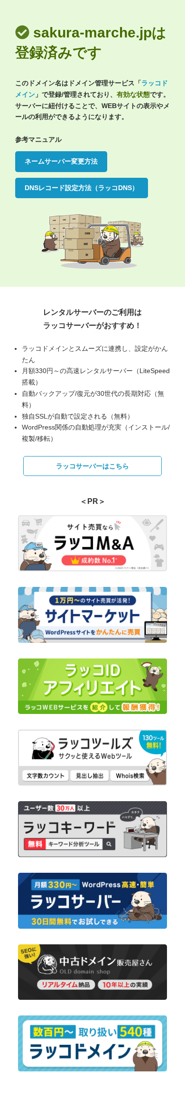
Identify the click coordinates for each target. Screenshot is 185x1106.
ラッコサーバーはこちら (92, 466)
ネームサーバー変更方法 (61, 161)
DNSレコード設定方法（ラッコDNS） (82, 188)
